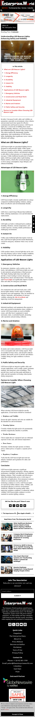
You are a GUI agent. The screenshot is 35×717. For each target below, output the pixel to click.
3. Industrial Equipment (12, 100)
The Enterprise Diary (15, 8)
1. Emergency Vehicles (12, 93)
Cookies (6, 709)
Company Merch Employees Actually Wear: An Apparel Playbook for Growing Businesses (23, 536)
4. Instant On (8, 83)
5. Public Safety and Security (14, 107)
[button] (10, 505)
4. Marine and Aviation (12, 103)
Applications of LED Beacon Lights (16, 90)
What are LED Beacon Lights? (14, 69)
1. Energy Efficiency (11, 73)
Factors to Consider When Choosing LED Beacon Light (18, 111)
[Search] (1, 10)
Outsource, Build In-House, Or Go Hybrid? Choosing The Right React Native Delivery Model (23, 547)
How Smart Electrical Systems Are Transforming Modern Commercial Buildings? (23, 558)
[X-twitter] (33, 220)
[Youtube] (33, 227)
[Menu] (34, 10)
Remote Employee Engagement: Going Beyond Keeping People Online (23, 569)
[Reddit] (33, 231)
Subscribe (30, 8)
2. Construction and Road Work (15, 97)
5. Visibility (8, 86)
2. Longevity (8, 76)
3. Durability (8, 80)
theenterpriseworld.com (17, 697)
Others (4, 25)
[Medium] (33, 223)
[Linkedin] (33, 216)
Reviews (24, 8)
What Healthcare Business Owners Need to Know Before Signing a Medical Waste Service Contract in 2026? (23, 525)
